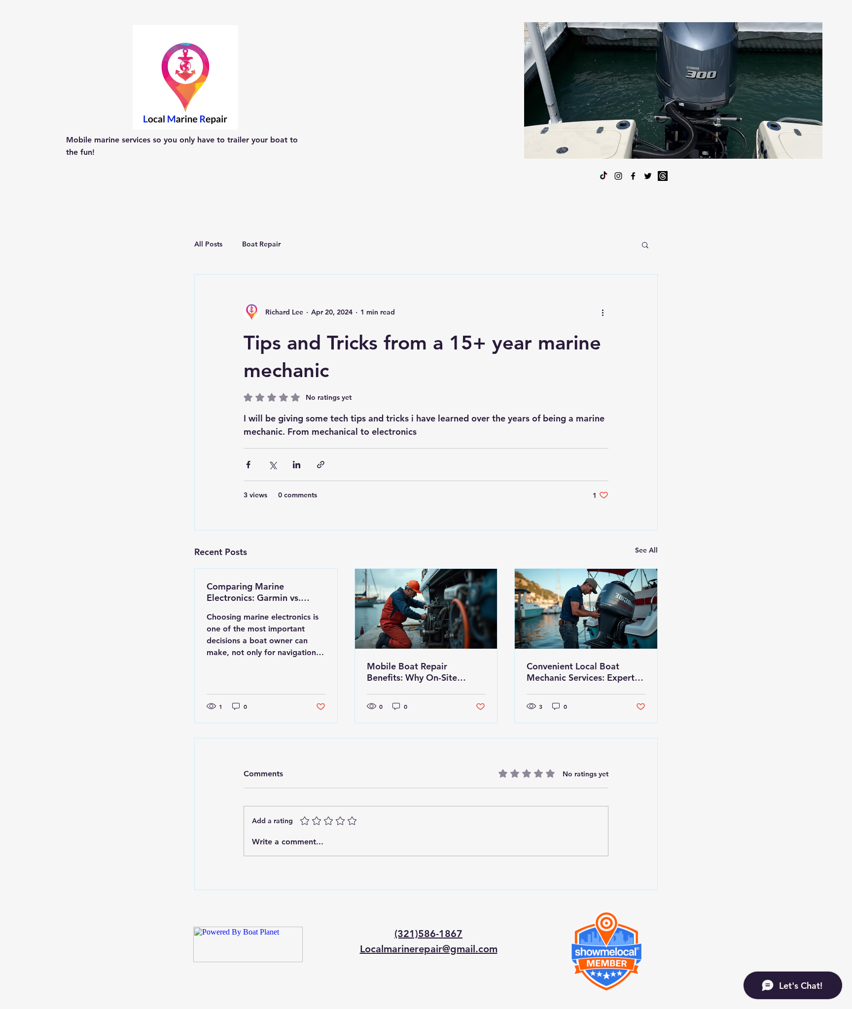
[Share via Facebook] (248, 464)
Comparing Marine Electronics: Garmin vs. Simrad (254, 592)
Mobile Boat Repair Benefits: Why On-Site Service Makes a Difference (423, 672)
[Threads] (663, 176)
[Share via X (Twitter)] (272, 464)
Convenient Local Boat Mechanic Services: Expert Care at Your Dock (581, 672)
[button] (645, 244)
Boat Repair (261, 244)
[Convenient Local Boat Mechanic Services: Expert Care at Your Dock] (586, 609)
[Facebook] (633, 176)
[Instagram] (618, 176)
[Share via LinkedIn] (296, 464)
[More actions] (602, 312)
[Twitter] (648, 176)
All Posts (208, 244)
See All (646, 550)
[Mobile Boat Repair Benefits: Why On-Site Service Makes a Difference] (426, 609)
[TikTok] (603, 176)
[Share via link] (320, 464)
